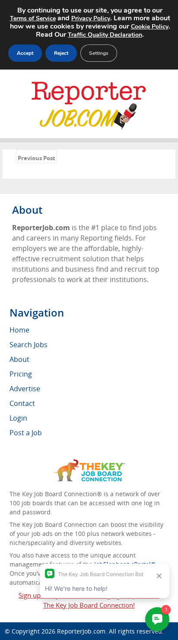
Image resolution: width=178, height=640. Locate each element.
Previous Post (36, 158)
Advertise (25, 388)
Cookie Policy (149, 26)
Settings (98, 53)
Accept (25, 53)
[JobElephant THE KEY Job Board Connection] (89, 463)
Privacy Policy (90, 18)
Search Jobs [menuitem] (29, 344)
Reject (61, 53)
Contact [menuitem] (22, 403)
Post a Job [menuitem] (26, 432)
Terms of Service (33, 18)
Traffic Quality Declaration (105, 35)
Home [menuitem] (19, 330)
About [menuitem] (19, 359)
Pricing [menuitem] (21, 374)
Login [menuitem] (18, 418)
